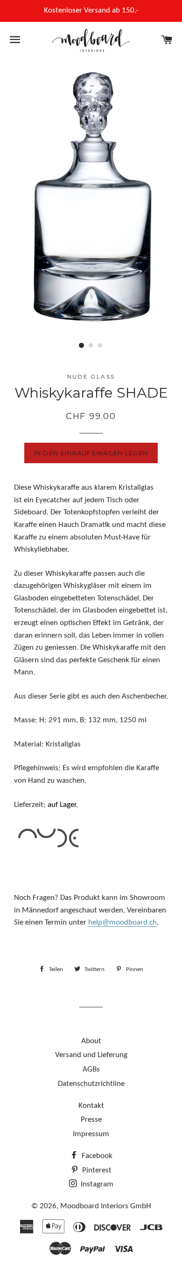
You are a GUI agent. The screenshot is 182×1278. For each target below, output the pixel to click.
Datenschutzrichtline (91, 1084)
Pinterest (96, 1170)
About (91, 1041)
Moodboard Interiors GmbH (105, 1206)
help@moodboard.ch (122, 922)
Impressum (91, 1134)
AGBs (91, 1069)
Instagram (96, 1184)
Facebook (96, 1156)
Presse (91, 1120)
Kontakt (91, 1106)
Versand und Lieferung (91, 1055)
